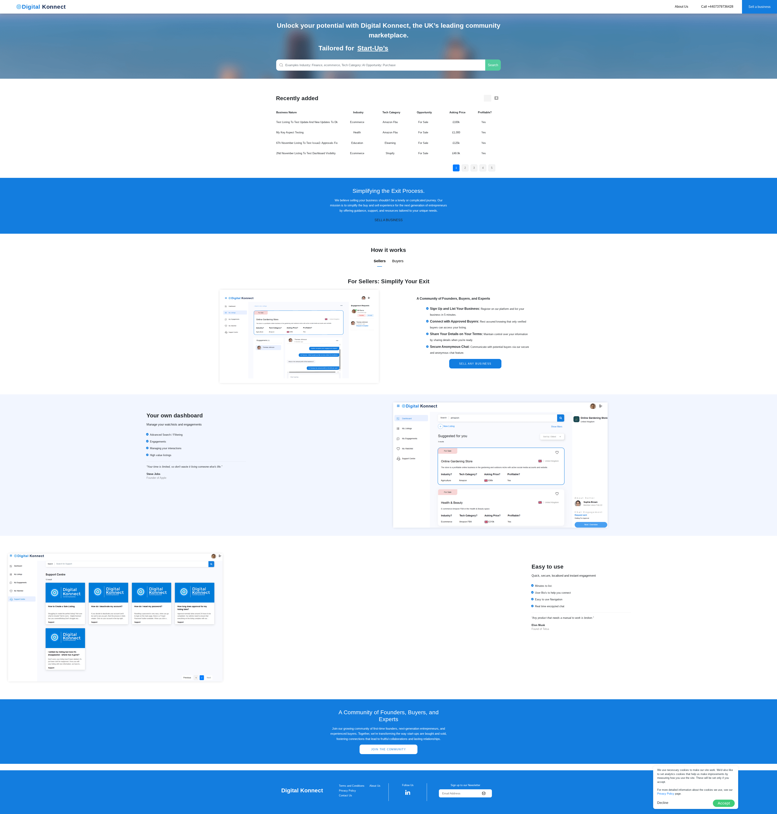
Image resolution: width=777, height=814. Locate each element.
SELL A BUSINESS (389, 220)
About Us (681, 6)
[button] (408, 792)
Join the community (388, 749)
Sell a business (759, 6)
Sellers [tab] (380, 261)
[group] (408, 48)
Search (493, 65)
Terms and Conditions (351, 785)
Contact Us (345, 795)
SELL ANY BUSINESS (475, 363)
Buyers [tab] (397, 261)
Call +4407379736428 (717, 6)
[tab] (487, 98)
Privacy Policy (347, 790)
